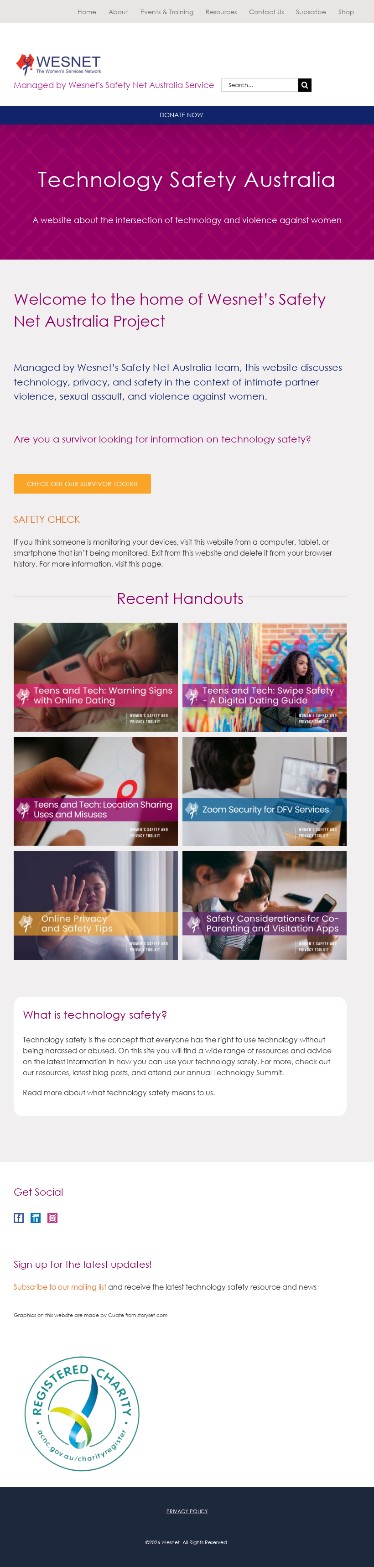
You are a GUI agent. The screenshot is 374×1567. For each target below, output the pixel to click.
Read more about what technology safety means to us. (119, 1092)
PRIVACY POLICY (187, 1511)
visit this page (138, 563)
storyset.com (152, 1315)
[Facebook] (19, 1218)
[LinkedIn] (36, 1218)
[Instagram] (52, 1218)
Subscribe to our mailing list (60, 1286)
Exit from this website (186, 552)
